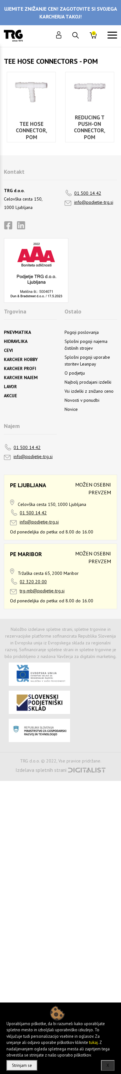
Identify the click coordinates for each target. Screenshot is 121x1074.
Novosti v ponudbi (82, 400)
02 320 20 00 (33, 582)
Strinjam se (22, 1065)
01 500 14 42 (87, 193)
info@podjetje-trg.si (93, 202)
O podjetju (75, 373)
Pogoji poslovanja (82, 332)
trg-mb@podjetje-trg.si (42, 591)
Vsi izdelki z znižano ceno (89, 391)
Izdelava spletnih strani (40, 770)
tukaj (93, 1042)
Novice (71, 409)
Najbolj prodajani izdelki (88, 382)
